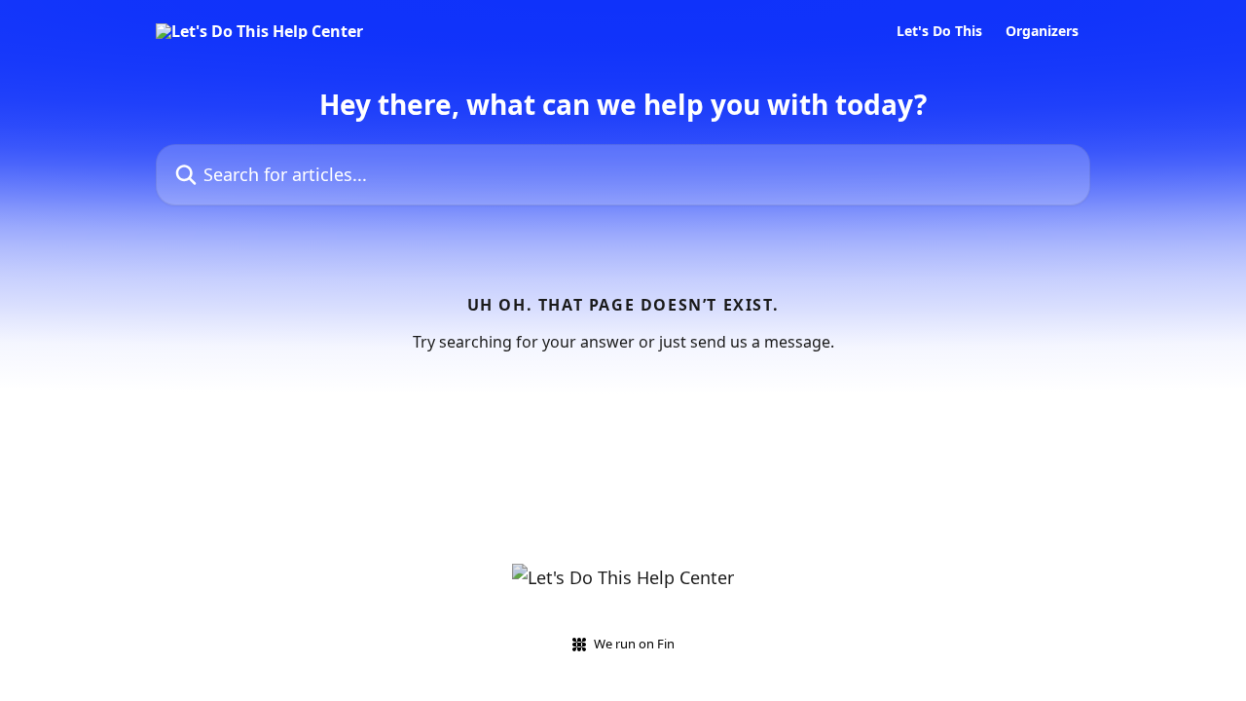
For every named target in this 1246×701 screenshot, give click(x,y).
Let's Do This (939, 31)
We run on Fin (634, 643)
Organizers (1042, 31)
